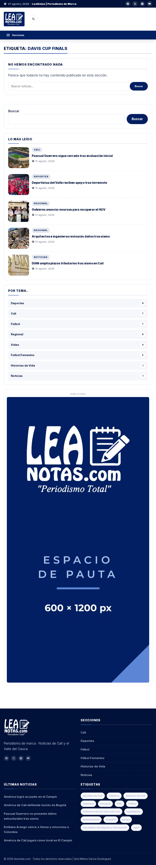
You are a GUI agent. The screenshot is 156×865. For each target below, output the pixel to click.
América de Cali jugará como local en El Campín (38, 840)
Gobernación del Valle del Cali (101, 811)
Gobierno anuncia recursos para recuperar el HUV (68, 209)
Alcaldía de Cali (93, 795)
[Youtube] (149, 3)
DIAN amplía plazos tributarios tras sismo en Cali (67, 263)
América (114, 795)
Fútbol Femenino (92, 758)
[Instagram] (142, 3)
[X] (135, 3)
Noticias (41, 257)
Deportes (41, 176)
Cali (37, 149)
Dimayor (105, 803)
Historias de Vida (93, 766)
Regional (41, 203)
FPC (119, 803)
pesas (126, 819)
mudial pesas (91, 819)
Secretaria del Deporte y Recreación (105, 827)
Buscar (139, 86)
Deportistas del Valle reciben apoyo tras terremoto (69, 183)
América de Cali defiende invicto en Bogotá (35, 805)
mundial (111, 819)
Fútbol (85, 749)
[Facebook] (128, 3)
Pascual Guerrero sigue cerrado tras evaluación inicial (72, 156)
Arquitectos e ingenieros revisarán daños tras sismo (71, 236)
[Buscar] (33, 19)
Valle (136, 827)
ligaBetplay (134, 811)
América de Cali (135, 795)
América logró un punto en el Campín (30, 796)
